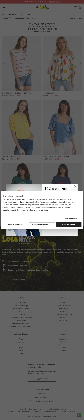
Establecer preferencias (41, 224)
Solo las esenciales (15, 224)
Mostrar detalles (71, 218)
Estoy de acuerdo (68, 224)
